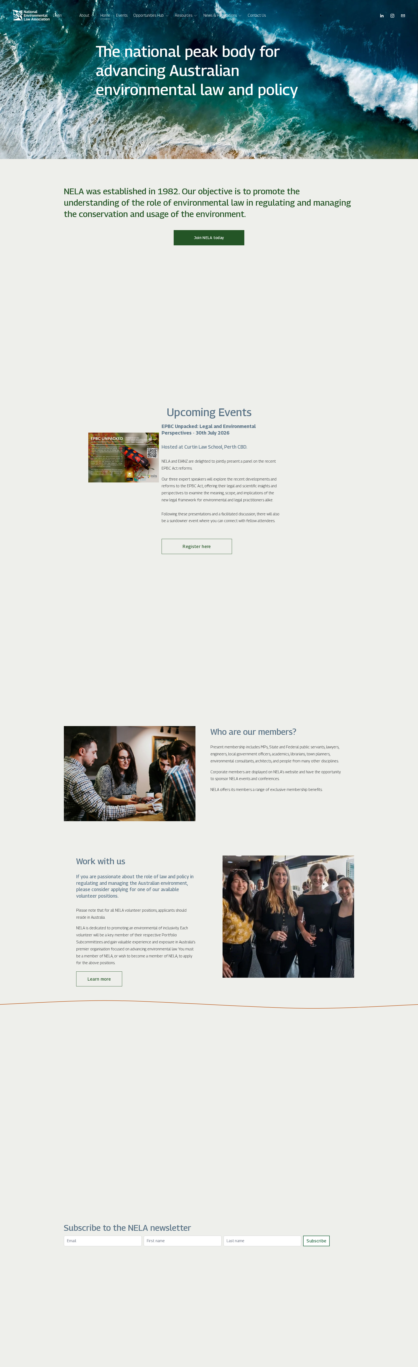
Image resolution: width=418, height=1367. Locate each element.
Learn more (99, 979)
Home (105, 15)
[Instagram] (392, 15)
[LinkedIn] (381, 15)
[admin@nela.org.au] (403, 15)
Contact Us (257, 15)
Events (121, 15)
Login (57, 15)
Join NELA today (209, 237)
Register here (197, 546)
